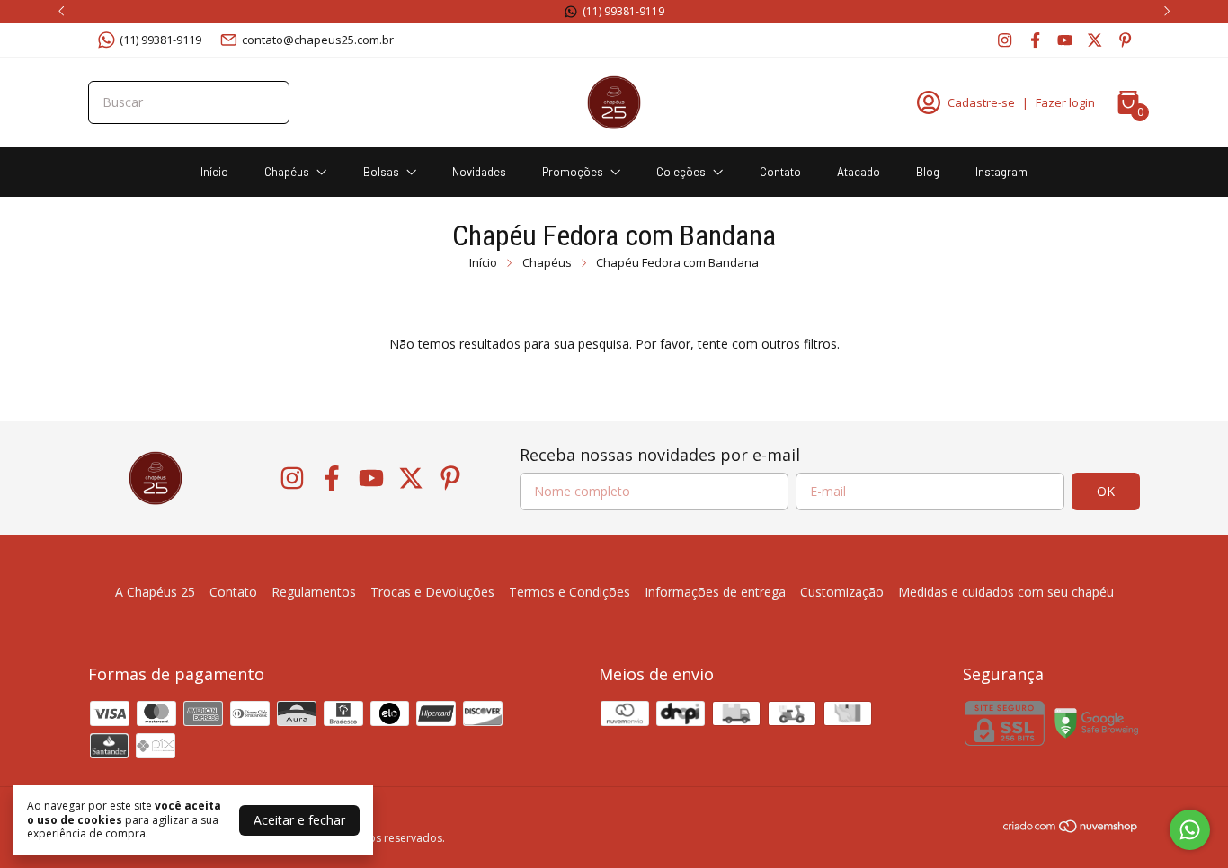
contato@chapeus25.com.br (318, 39)
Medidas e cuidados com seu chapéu (1006, 591)
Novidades (479, 171)
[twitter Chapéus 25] (1094, 39)
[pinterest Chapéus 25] (1125, 39)
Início (214, 171)
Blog (927, 171)
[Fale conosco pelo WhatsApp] (1190, 830)
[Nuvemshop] (1071, 828)
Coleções (681, 171)
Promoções (572, 171)
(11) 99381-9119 (160, 39)
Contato (780, 171)
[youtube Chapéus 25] (1065, 39)
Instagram (1001, 171)
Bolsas (381, 171)
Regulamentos (313, 591)
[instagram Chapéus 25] (1004, 39)
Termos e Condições (569, 591)
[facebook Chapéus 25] (1035, 39)
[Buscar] (265, 101)
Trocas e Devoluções (432, 591)
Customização (842, 591)
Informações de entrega (715, 591)
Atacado (858, 171)
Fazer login (1065, 102)
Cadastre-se (981, 102)
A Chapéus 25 (155, 591)
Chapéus (286, 171)
